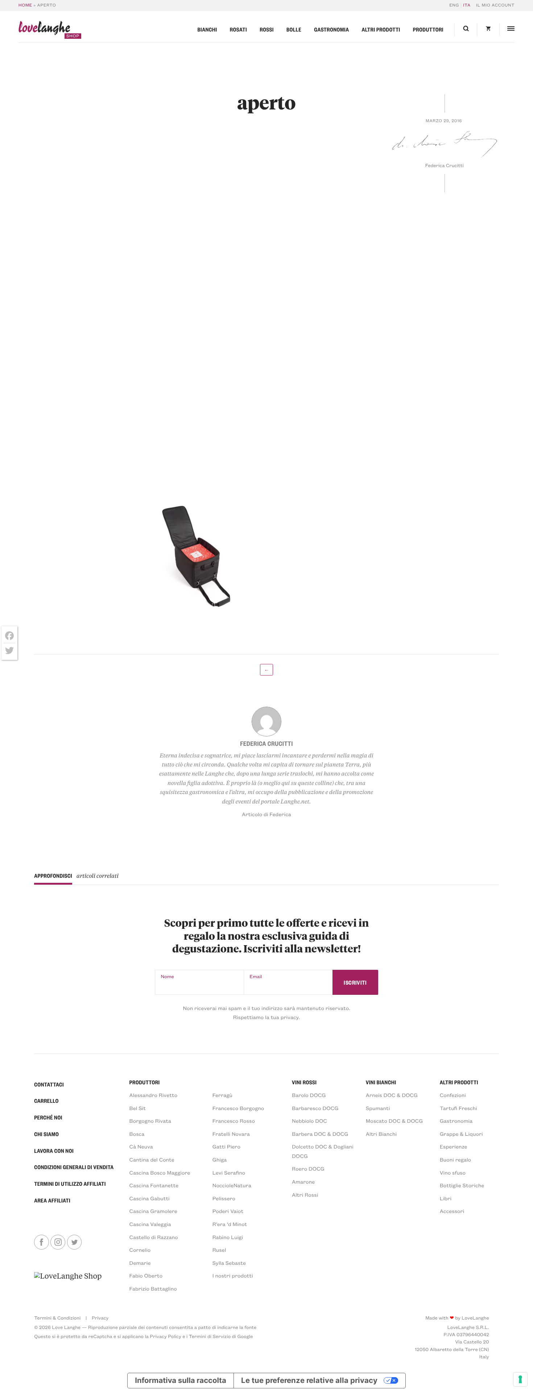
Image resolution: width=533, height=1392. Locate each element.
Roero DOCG (308, 1168)
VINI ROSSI (304, 1082)
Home (25, 5)
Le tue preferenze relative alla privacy (309, 1380)
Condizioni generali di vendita (73, 1167)
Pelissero (223, 1198)
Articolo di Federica (266, 814)
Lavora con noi (54, 1150)
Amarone (303, 1181)
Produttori (428, 29)
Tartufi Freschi (458, 1107)
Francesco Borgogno (238, 1107)
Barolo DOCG (309, 1094)
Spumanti (378, 1107)
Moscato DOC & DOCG (394, 1120)
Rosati (238, 29)
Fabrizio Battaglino (153, 1288)
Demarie (140, 1262)
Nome (167, 976)
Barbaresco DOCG (315, 1107)
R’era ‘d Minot (229, 1223)
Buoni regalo (455, 1159)
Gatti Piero (226, 1146)
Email (255, 976)
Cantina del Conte (151, 1159)
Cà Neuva (141, 1146)
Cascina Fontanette (154, 1185)
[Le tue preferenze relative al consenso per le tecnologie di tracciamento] (520, 1379)
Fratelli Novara (231, 1133)
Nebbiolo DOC (309, 1120)
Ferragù (222, 1094)
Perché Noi (48, 1117)
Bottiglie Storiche (462, 1185)
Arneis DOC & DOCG (392, 1094)
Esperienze (453, 1146)
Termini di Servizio (210, 1336)
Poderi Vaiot (227, 1210)
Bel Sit (137, 1107)
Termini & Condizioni (57, 1318)
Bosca (137, 1133)
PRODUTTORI (144, 1082)
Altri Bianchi (381, 1133)
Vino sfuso (453, 1172)
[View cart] (488, 29)
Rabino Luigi (227, 1237)
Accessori (452, 1210)
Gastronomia (331, 29)
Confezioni (453, 1094)
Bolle (293, 29)
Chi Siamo (46, 1134)
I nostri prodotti (232, 1275)
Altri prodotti (381, 29)
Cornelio (139, 1249)
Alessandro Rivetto (153, 1094)
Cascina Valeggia (150, 1223)
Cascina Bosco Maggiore (159, 1172)
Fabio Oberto (146, 1275)
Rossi (267, 29)
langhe (44, 30)
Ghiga (219, 1159)
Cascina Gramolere (153, 1210)
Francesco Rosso (233, 1120)
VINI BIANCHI (381, 1082)
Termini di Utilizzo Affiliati (70, 1183)
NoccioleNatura (231, 1185)
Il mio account (495, 5)
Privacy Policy (165, 1336)
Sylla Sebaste (229, 1262)
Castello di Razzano (153, 1237)
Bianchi (207, 29)
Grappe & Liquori (461, 1133)
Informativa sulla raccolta (180, 1380)
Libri (446, 1198)
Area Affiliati (52, 1200)
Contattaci (49, 1084)
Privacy (100, 1318)
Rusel (219, 1249)
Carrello (46, 1100)
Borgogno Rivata (150, 1120)
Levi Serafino (228, 1172)
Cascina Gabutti (149, 1198)
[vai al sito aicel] (68, 1282)
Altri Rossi (305, 1194)
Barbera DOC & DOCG (320, 1133)
